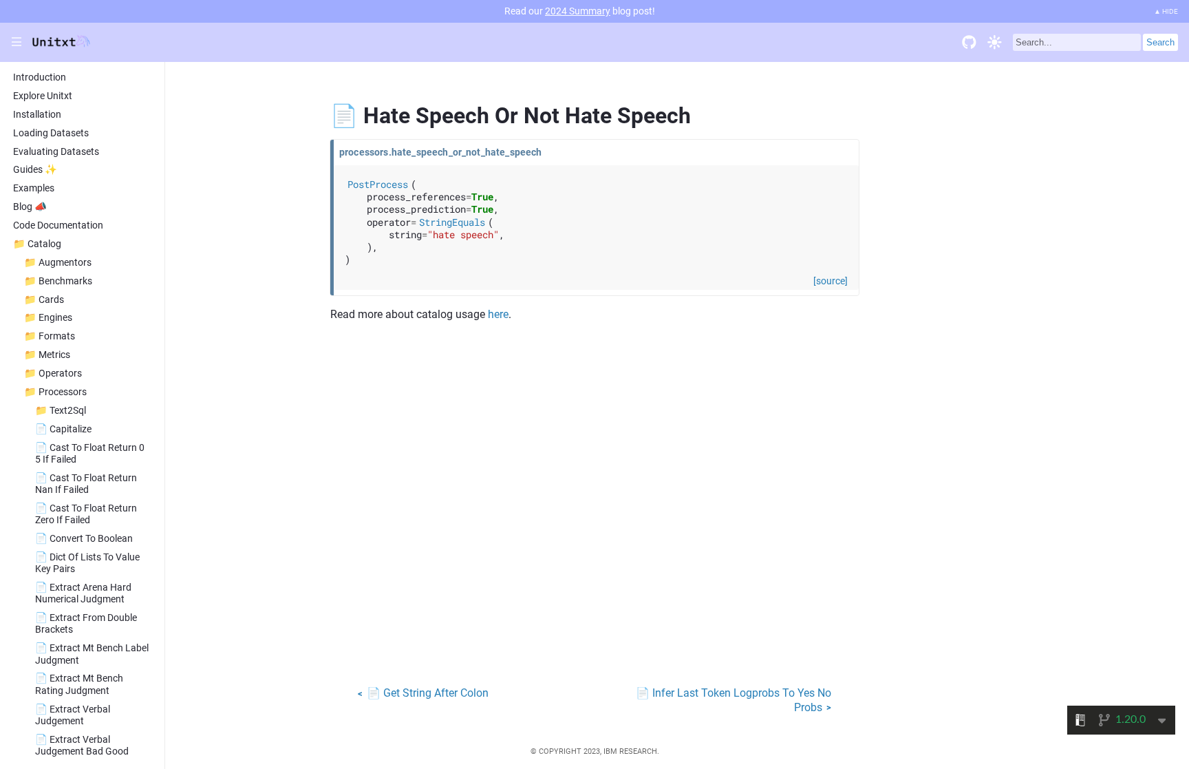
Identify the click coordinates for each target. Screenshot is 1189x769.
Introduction (39, 77)
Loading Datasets (51, 133)
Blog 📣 (30, 207)
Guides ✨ (35, 170)
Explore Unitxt (42, 96)
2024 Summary (577, 11)
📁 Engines (48, 318)
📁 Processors (55, 392)
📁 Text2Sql (60, 411)
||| (16, 42)
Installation (37, 114)
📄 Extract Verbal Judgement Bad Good (82, 745)
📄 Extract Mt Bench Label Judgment (92, 654)
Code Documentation (58, 225)
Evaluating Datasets (56, 152)
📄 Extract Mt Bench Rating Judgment (79, 684)
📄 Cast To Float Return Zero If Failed (86, 514)
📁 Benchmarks (58, 281)
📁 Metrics (47, 355)
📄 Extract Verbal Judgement (72, 715)
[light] (994, 42)
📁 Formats (49, 336)
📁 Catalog (37, 244)
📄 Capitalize (63, 429)
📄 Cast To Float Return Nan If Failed (86, 484)
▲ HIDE (1166, 11)
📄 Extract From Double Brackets (86, 623)
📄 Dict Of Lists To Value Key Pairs (87, 563)
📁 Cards (44, 300)
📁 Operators (53, 373)
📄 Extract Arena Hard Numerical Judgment (83, 593)
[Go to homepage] (61, 44)
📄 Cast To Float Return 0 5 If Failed (89, 453)
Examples (33, 188)
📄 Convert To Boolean (84, 539)
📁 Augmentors (58, 262)
